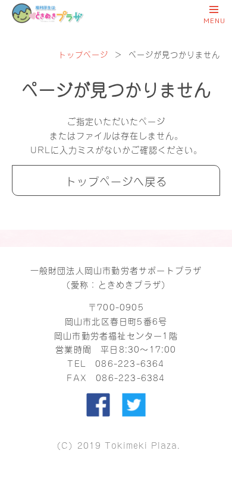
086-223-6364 (129, 363)
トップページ (83, 54)
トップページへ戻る (116, 180)
